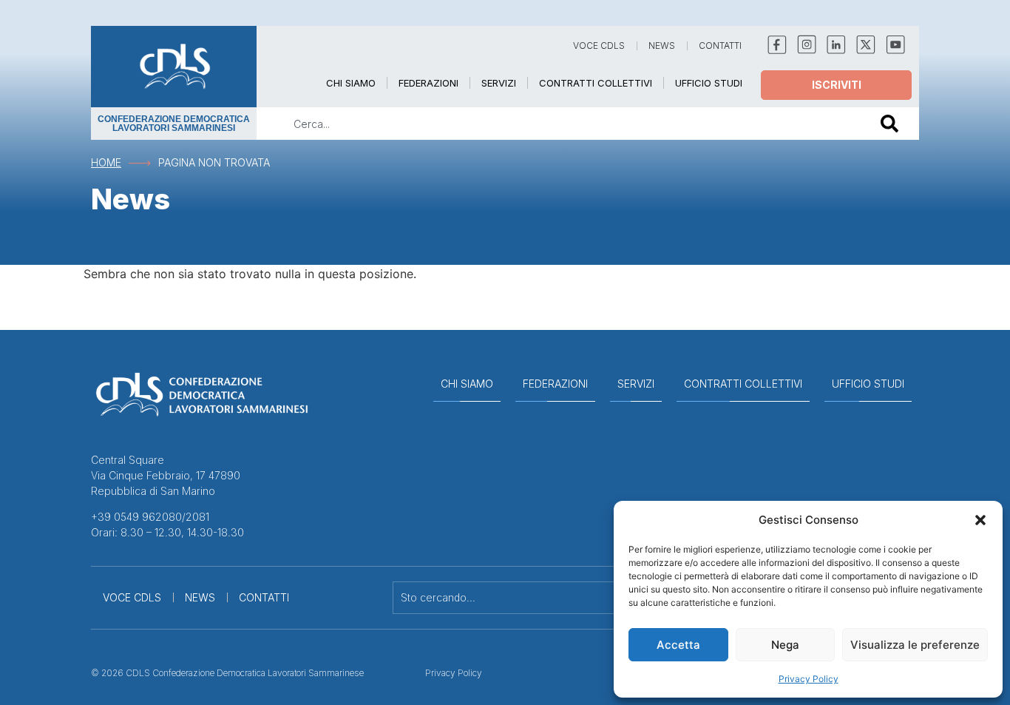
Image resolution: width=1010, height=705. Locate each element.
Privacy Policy (808, 678)
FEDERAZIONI (428, 83)
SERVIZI (498, 83)
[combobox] (558, 123)
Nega (785, 645)
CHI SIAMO (351, 83)
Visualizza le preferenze (915, 645)
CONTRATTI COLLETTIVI (595, 83)
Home (106, 162)
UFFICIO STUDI (708, 83)
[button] (980, 520)
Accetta (678, 645)
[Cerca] (892, 123)
